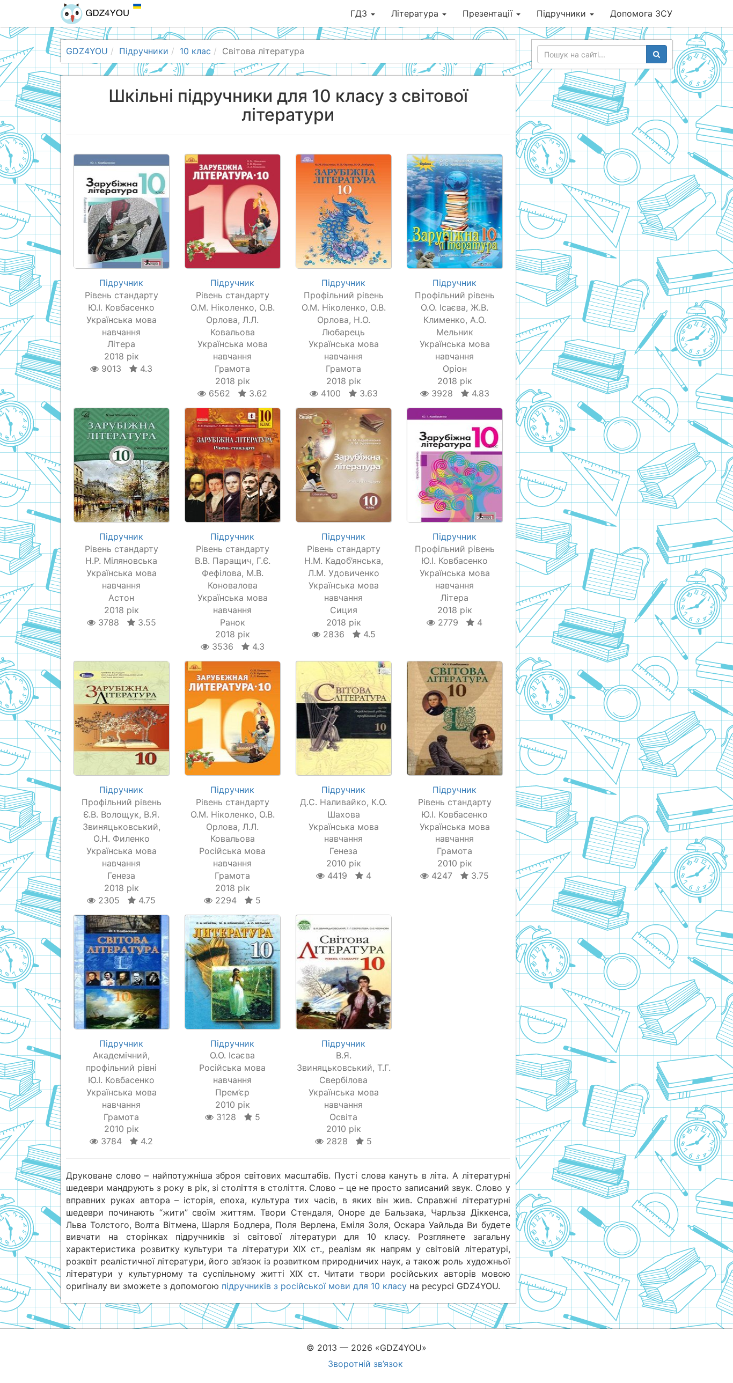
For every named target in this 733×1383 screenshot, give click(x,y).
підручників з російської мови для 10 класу (314, 1286)
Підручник (121, 282)
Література (416, 13)
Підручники (563, 13)
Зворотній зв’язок (365, 1363)
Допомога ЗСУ (641, 13)
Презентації (489, 13)
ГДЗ (360, 13)
